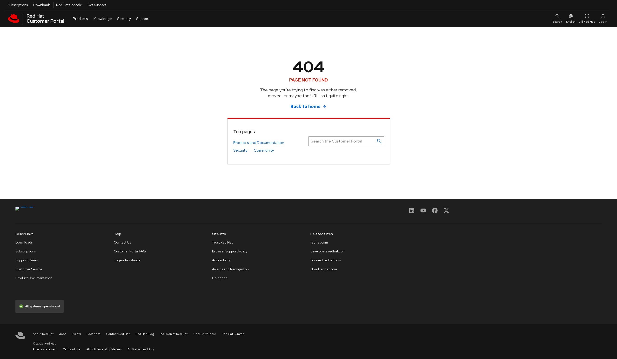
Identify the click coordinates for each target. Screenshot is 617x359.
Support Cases (26, 260)
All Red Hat (587, 22)
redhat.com (319, 242)
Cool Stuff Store (204, 334)
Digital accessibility (140, 349)
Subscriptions (17, 5)
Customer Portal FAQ (130, 251)
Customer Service (28, 269)
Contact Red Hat (118, 334)
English (571, 22)
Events (76, 334)
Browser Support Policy (229, 251)
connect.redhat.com (325, 260)
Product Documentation (33, 278)
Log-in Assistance (127, 260)
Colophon (220, 278)
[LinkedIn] (412, 212)
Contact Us (122, 242)
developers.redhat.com (327, 251)
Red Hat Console (69, 5)
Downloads (41, 5)
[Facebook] (435, 212)
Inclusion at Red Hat (174, 334)
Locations (93, 334)
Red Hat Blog (144, 334)
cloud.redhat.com (323, 269)
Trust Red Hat (222, 242)
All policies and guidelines (104, 349)
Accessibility (221, 260)
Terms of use (71, 349)
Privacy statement (45, 349)
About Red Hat (43, 334)
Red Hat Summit (233, 334)
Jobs (62, 334)
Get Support (96, 5)
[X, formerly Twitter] (446, 212)
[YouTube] (423, 212)
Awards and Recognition (230, 269)
